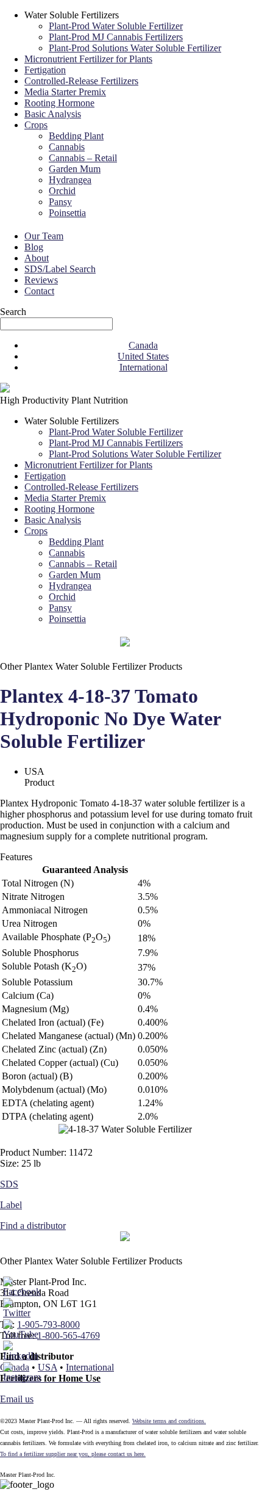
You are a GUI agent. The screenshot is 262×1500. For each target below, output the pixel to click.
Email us (17, 1399)
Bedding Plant (76, 136)
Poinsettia (67, 213)
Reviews (41, 280)
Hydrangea (70, 180)
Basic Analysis (52, 114)
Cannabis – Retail (83, 158)
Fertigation (45, 70)
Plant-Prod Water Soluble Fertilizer (116, 26)
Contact (39, 291)
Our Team (43, 236)
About (36, 258)
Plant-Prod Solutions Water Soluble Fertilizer (135, 48)
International (143, 367)
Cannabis (67, 147)
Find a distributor (33, 1225)
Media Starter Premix (65, 92)
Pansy (60, 202)
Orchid (62, 191)
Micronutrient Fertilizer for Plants (88, 59)
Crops (36, 125)
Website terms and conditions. (169, 1421)
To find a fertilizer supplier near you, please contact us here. (73, 1454)
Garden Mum (75, 169)
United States (143, 356)
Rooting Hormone (59, 103)
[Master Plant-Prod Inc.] (5, 389)
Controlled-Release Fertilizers (81, 81)
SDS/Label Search (60, 269)
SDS (9, 1184)
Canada (143, 345)
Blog (33, 247)
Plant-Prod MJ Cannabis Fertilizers (116, 37)
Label (11, 1205)
